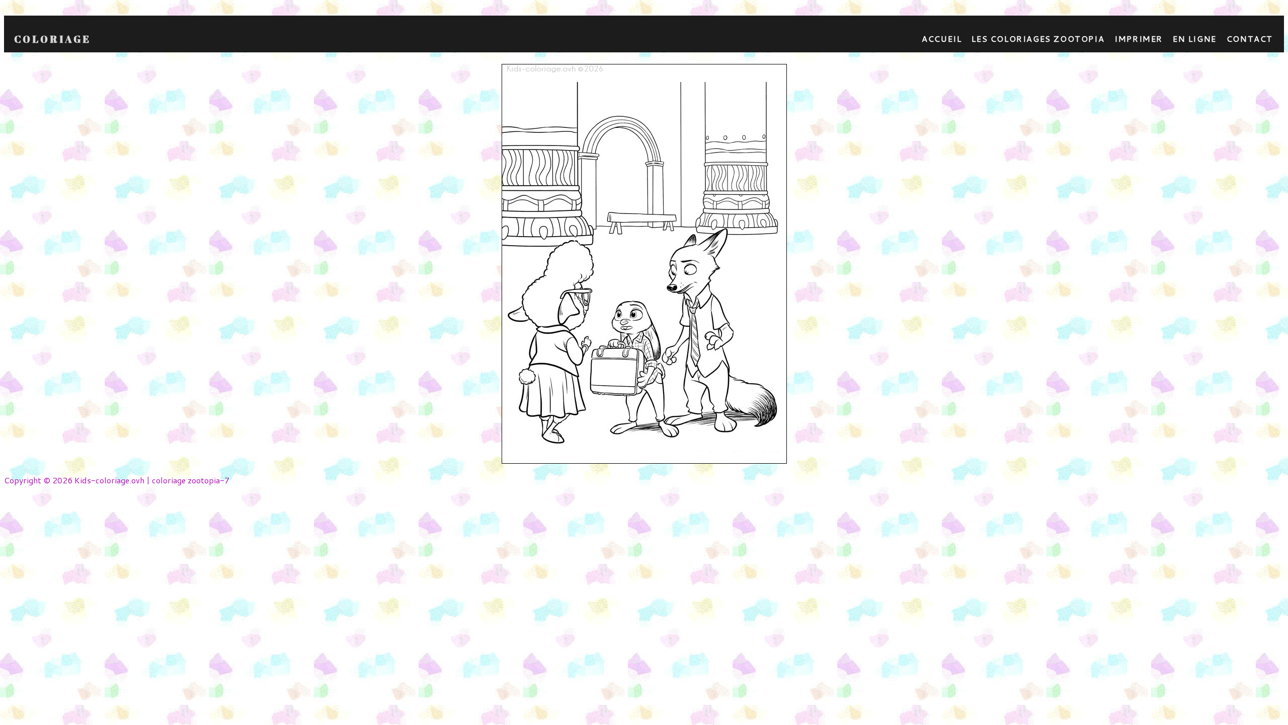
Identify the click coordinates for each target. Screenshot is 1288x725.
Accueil (941, 38)
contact (1250, 38)
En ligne (1195, 38)
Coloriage (52, 39)
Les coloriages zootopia (1038, 38)
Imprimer (1138, 38)
